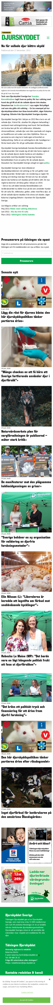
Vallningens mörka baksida (23, 215)
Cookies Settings (27, 993)
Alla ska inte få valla (19, 212)
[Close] (49, 979)
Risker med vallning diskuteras (23, 209)
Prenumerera (26, 261)
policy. (47, 163)
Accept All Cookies (26, 1000)
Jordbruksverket (21, 105)
